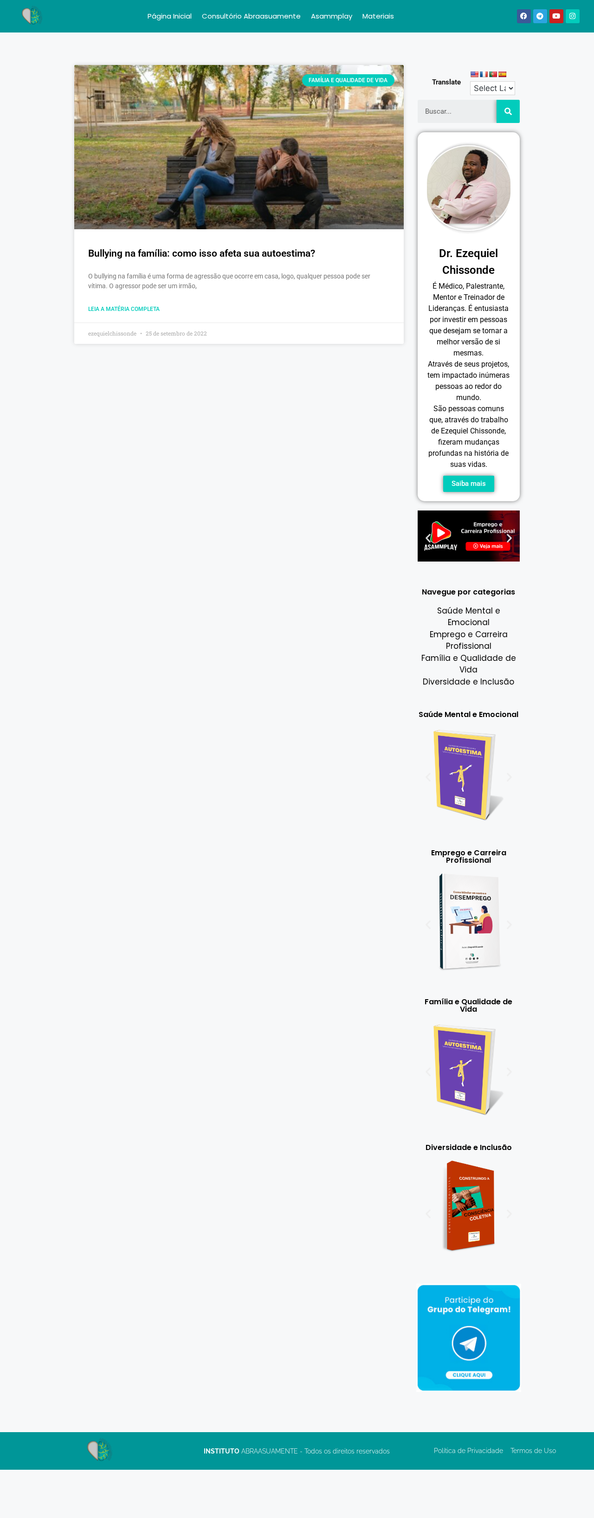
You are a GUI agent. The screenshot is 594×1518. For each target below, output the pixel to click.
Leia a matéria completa (124, 309)
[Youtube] (556, 16)
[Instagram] (573, 16)
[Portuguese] (493, 74)
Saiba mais (469, 483)
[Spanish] (502, 74)
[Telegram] (540, 16)
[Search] (508, 111)
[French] (483, 74)
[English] (474, 74)
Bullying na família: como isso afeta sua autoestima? (201, 253)
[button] (428, 538)
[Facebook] (524, 16)
